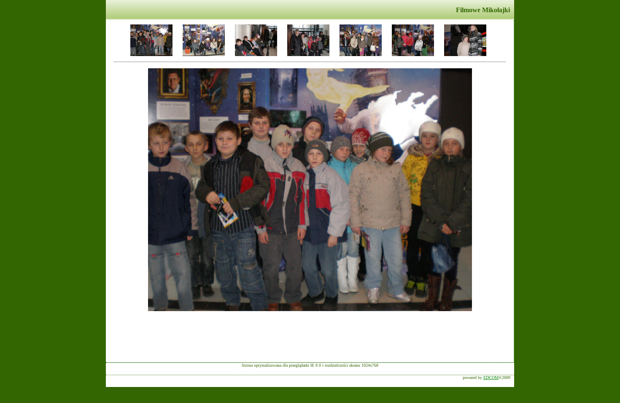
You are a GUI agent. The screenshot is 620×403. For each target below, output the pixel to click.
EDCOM (491, 377)
